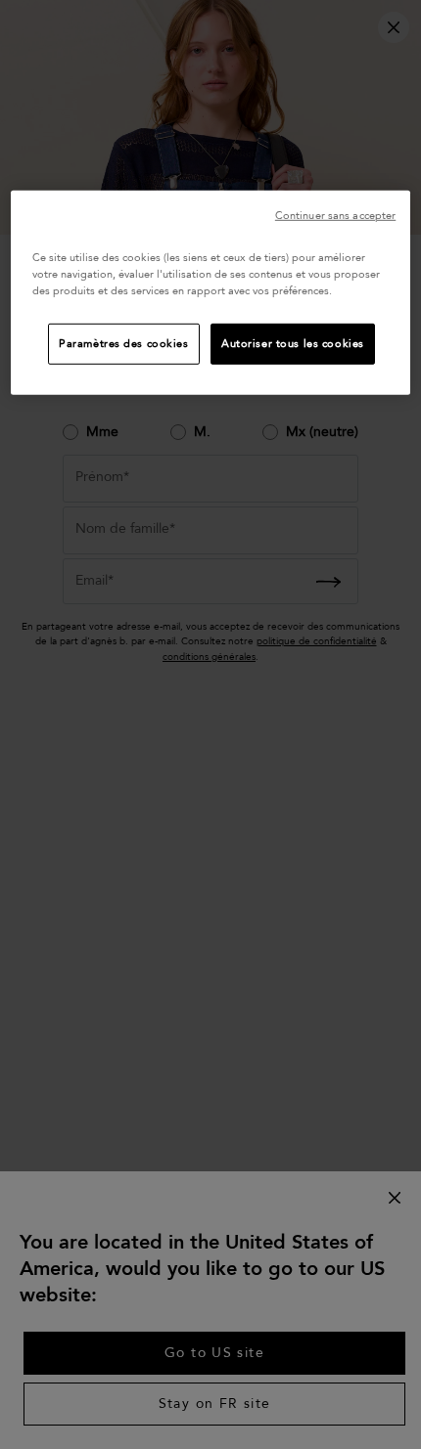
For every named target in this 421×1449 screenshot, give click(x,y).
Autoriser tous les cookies (292, 343)
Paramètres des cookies (124, 343)
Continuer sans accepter (335, 215)
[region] (211, 293)
